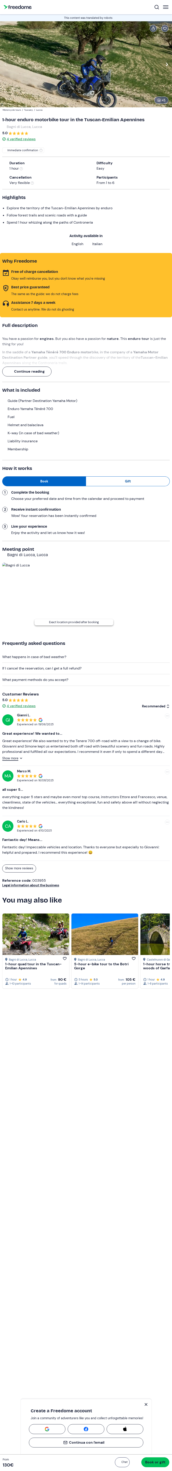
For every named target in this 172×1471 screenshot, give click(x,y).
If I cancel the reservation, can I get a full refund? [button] (42, 668)
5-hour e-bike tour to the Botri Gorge (101, 966)
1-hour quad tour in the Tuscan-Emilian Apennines (33, 966)
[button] (122, 1462)
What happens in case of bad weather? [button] (34, 656)
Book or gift (155, 1462)
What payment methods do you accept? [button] (35, 679)
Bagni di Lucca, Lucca (24, 126)
